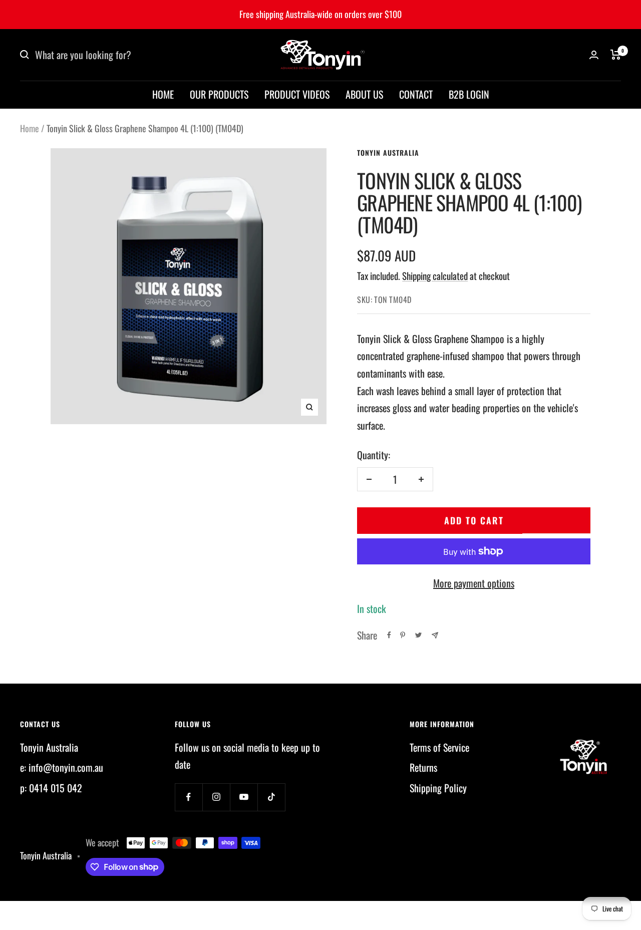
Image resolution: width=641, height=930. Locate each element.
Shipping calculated (435, 275)
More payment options (473, 582)
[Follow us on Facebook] (188, 797)
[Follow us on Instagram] (216, 797)
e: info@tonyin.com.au (61, 767)
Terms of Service (439, 747)
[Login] (593, 55)
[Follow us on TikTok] (271, 797)
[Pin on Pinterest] (402, 635)
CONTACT (416, 94)
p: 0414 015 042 (51, 787)
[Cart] (615, 55)
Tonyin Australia (388, 152)
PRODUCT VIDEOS (297, 94)
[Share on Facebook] (389, 635)
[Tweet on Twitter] (418, 635)
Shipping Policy (438, 787)
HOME (163, 94)
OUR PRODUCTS (219, 94)
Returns (423, 767)
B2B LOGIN (469, 94)
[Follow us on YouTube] (243, 797)
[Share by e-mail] (435, 635)
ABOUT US (364, 94)
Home (29, 128)
